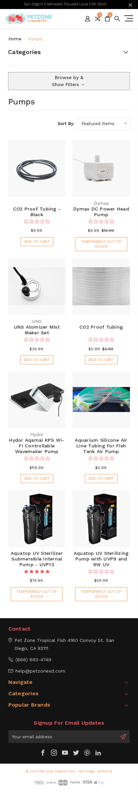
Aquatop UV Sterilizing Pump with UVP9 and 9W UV (101, 558)
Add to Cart (37, 242)
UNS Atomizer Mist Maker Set (37, 329)
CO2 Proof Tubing (101, 327)
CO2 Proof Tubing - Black (37, 211)
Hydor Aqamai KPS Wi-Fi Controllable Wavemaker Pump (36, 445)
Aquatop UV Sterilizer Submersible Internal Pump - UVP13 (37, 558)
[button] (69, 81)
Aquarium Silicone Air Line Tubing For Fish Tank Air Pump (101, 445)
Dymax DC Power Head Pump (101, 211)
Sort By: (66, 123)
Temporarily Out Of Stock (101, 244)
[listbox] (104, 123)
